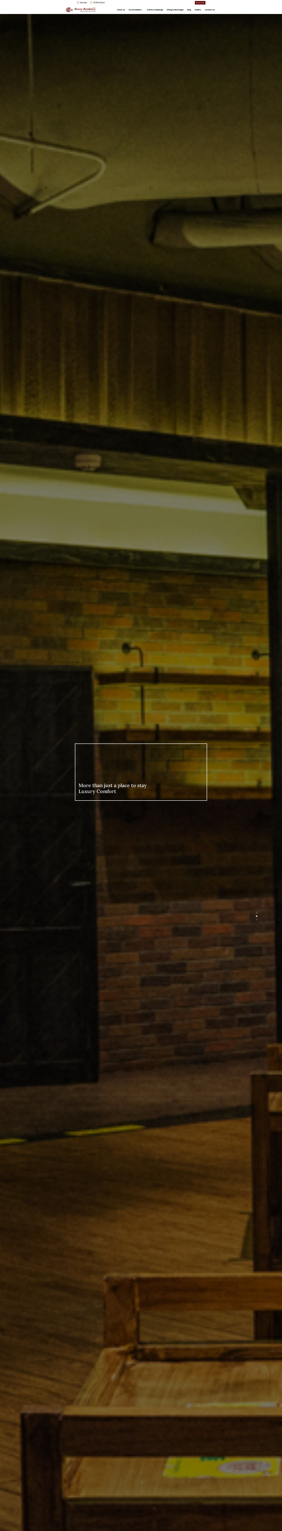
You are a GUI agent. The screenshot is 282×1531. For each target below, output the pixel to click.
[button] (256, 912)
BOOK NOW (200, 3)
